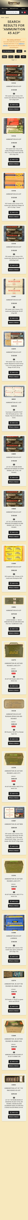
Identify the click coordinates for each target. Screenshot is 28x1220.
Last (23, 56)
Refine (19, 51)
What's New (5, 8)
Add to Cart (15, 104)
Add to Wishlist (15, 109)
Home (2, 17)
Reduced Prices (14, 8)
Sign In (23, 8)
